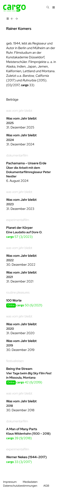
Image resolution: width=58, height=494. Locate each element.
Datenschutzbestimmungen (20, 486)
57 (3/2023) (19, 237)
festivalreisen (15, 361)
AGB (46, 486)
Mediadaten (30, 482)
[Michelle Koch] (12, 19)
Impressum (10, 482)
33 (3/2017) (19, 462)
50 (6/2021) (29, 305)
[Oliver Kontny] (16, 19)
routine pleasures (18, 292)
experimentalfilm (17, 220)
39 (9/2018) (19, 438)
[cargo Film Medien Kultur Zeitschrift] (14, 10)
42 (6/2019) (29, 382)
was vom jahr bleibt (19, 111)
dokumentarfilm (17, 155)
